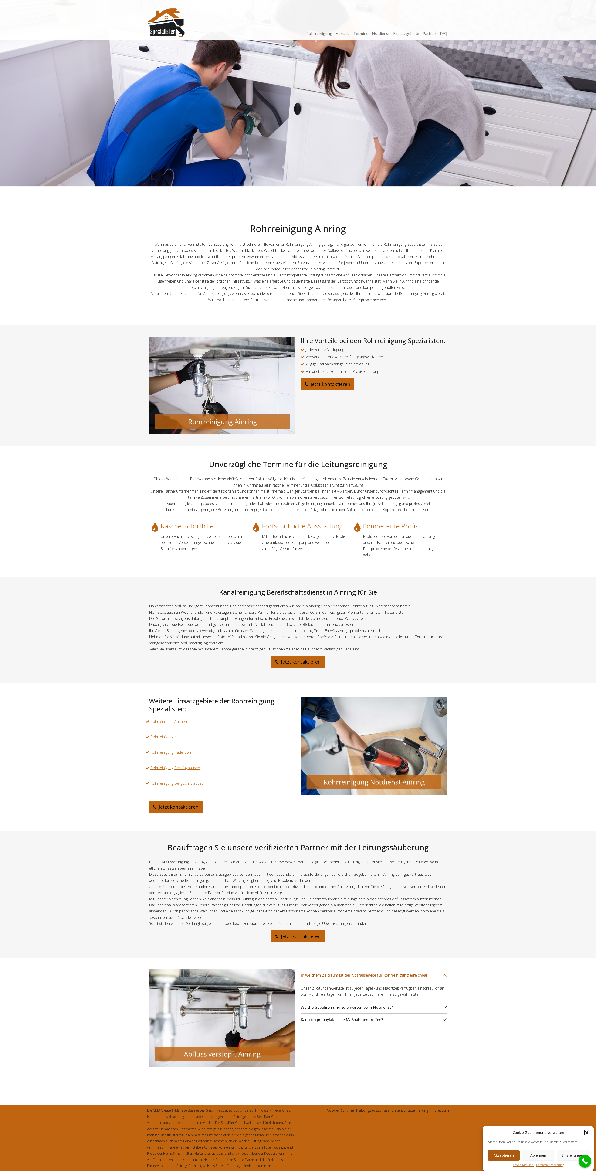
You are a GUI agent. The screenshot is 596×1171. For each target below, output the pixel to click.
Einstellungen (573, 1155)
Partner (429, 33)
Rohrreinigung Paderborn (171, 752)
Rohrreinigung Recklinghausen (175, 767)
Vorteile (343, 33)
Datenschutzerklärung (550, 1165)
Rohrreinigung (319, 33)
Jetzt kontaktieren (329, 384)
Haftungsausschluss (372, 1110)
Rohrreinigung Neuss (167, 736)
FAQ (443, 33)
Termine (360, 33)
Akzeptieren (504, 1155)
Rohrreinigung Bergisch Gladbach (178, 783)
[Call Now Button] (585, 1161)
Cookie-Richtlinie (523, 1165)
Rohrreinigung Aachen (168, 721)
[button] (586, 1132)
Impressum (439, 1110)
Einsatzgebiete (406, 33)
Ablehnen (538, 1155)
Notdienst (380, 33)
